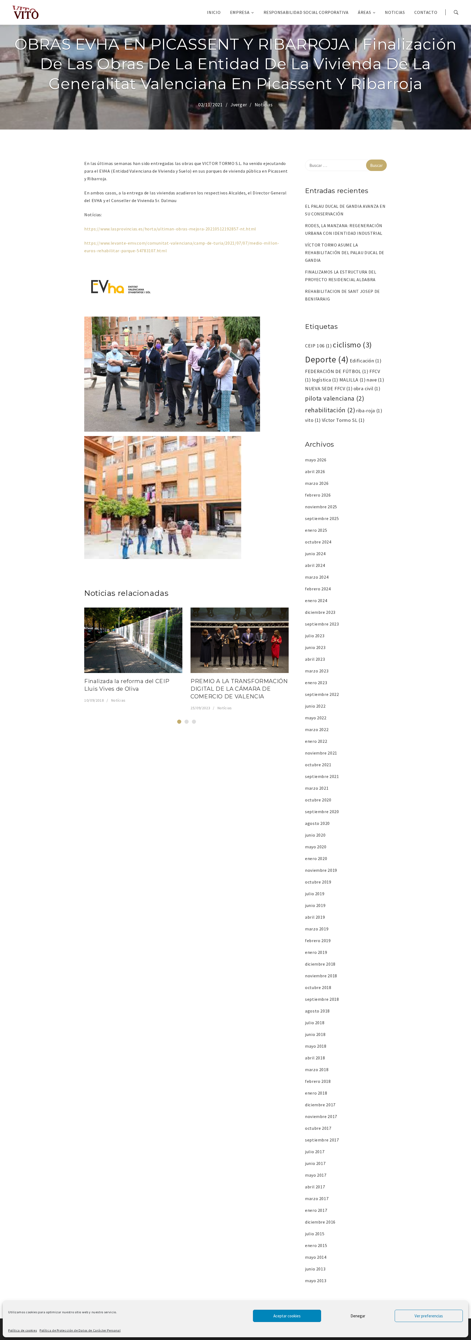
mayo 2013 (316, 1280)
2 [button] (187, 722)
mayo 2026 (316, 459)
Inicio (214, 12)
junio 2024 (315, 553)
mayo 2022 (316, 717)
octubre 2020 (318, 800)
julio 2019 (314, 893)
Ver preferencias (429, 1315)
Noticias (395, 12)
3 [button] (194, 722)
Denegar (358, 1315)
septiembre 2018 (322, 999)
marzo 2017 (316, 1198)
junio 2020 (315, 835)
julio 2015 (314, 1233)
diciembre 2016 (320, 1222)
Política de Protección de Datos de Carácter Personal (80, 1330)
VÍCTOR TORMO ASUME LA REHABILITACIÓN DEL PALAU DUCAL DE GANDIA (344, 252)
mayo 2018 (316, 1046)
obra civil (367, 388)
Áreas (364, 12)
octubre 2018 (318, 987)
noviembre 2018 (321, 975)
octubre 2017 (318, 1128)
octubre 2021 (318, 764)
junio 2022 (315, 706)
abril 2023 (315, 659)
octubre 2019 (318, 882)
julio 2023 (314, 635)
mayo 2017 (316, 1175)
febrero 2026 (318, 495)
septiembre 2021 (322, 776)
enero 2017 (316, 1210)
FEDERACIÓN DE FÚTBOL (336, 371)
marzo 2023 (316, 671)
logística (325, 380)
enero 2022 (316, 741)
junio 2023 (315, 647)
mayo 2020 (316, 846)
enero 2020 (316, 858)
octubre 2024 (318, 542)
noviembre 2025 (321, 506)
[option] (133, 656)
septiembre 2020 (322, 811)
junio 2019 (315, 905)
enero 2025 (316, 530)
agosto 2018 (317, 1011)
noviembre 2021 (321, 753)
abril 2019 (315, 917)
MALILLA (352, 380)
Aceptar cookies (287, 1315)
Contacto (425, 12)
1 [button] (179, 722)
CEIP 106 (318, 345)
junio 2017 (315, 1163)
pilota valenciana (334, 398)
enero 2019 (316, 952)
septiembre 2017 (322, 1140)
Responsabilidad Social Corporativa (306, 12)
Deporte (327, 359)
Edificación (366, 360)
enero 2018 (316, 1093)
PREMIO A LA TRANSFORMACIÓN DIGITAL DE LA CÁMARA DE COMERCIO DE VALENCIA (239, 689)
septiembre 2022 (322, 694)
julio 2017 (314, 1151)
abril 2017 (315, 1186)
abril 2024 (315, 565)
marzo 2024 (316, 577)
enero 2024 (316, 600)
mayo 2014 (316, 1257)
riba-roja (369, 410)
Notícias (264, 104)
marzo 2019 (316, 929)
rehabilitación (330, 410)
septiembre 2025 (322, 518)
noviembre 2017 (321, 1116)
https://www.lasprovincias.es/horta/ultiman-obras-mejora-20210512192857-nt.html (170, 229)
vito (313, 420)
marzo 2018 (316, 1069)
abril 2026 (315, 471)
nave (375, 380)
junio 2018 (315, 1034)
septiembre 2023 (322, 624)
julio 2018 (314, 1022)
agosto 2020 (317, 823)
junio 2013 (315, 1269)
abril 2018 (315, 1057)
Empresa (239, 12)
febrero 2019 (318, 940)
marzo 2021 (316, 788)
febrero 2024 (318, 588)
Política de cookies (22, 1330)
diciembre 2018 (320, 964)
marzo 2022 (316, 729)
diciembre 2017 (320, 1104)
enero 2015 (316, 1245)
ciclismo (352, 345)
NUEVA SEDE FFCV (328, 388)
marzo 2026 (316, 483)
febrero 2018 (318, 1081)
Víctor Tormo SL (343, 420)
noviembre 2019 (321, 870)
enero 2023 (316, 682)
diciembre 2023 (320, 612)
